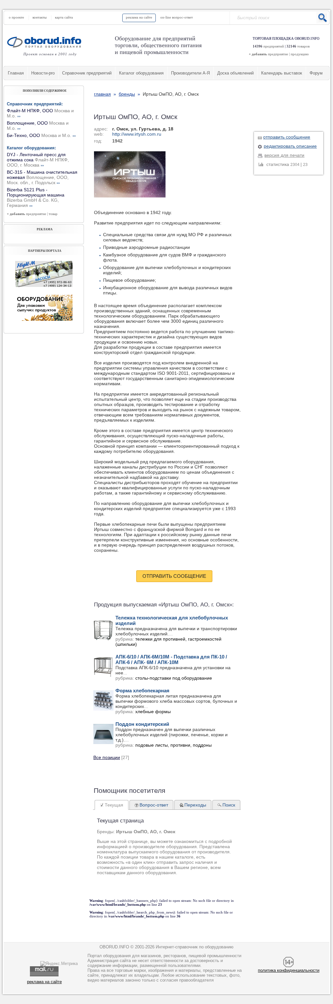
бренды (127, 94)
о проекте (16, 17)
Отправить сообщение (174, 576)
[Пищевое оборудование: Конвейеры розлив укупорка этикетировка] (44, 285)
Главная (16, 73)
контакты (40, 17)
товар (53, 214)
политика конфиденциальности (288, 970)
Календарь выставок (281, 73)
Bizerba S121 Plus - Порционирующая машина (35, 197)
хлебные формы (153, 711)
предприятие (278, 54)
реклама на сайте (139, 17)
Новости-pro (43, 73)
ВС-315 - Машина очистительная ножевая (42, 177)
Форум (316, 73)
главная (102, 94)
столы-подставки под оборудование (173, 678)
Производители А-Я (190, 73)
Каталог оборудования (141, 73)
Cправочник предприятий (87, 73)
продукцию (300, 54)
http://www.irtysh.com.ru (136, 134)
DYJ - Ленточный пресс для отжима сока (38, 160)
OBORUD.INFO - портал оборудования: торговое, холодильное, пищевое (46, 42)
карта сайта (64, 17)
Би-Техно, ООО (41, 135)
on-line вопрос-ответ (176, 17)
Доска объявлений (235, 73)
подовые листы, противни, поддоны (173, 745)
